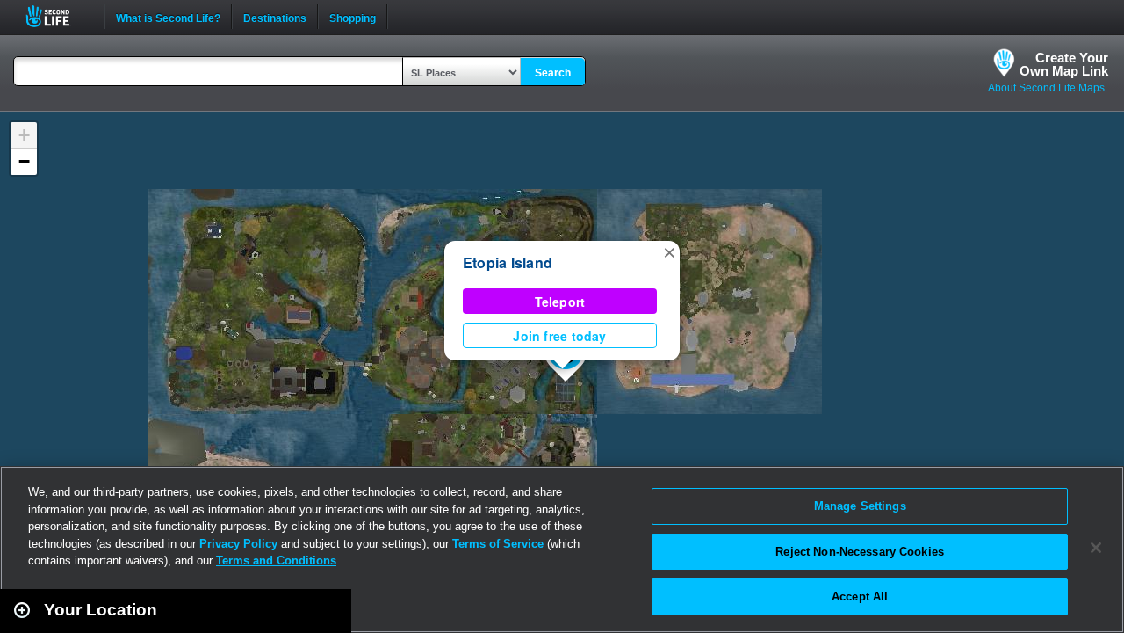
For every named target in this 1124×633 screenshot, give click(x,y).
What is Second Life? (168, 16)
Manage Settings (860, 506)
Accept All (860, 596)
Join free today (559, 336)
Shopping (352, 16)
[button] (669, 251)
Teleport (560, 301)
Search (553, 73)
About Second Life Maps (1046, 88)
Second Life (57, 16)
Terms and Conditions (276, 560)
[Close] (1096, 547)
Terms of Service (498, 543)
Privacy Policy (238, 543)
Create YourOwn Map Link (1064, 64)
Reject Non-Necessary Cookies (859, 551)
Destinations (274, 16)
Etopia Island (507, 262)
